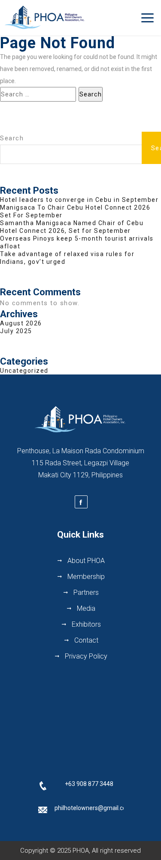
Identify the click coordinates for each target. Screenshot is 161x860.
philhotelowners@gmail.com (93, 807)
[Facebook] (81, 501)
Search (12, 138)
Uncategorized (24, 370)
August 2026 (21, 323)
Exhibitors (86, 624)
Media (86, 608)
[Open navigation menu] (147, 17)
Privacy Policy (86, 656)
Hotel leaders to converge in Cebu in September (79, 199)
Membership (86, 576)
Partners (86, 592)
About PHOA (86, 561)
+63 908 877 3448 (89, 783)
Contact (86, 640)
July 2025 (16, 331)
